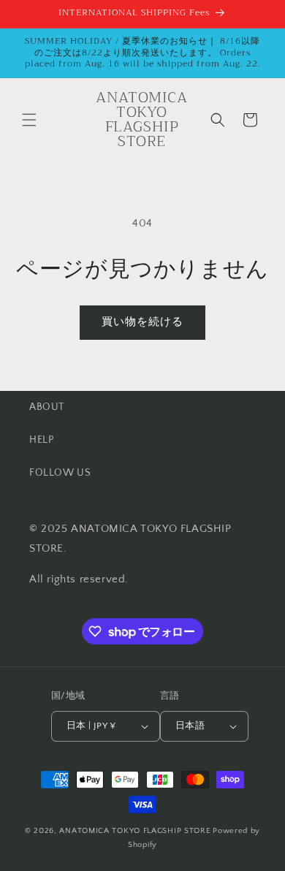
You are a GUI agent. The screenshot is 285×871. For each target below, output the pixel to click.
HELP (41, 440)
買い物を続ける (142, 322)
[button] (29, 120)
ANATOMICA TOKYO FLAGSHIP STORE (134, 830)
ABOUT (46, 407)
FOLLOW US (60, 473)
